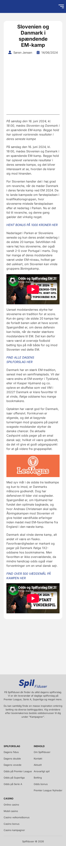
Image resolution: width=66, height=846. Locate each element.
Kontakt (38, 758)
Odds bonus (41, 784)
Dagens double (12, 758)
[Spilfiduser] (16, 6)
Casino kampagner (14, 830)
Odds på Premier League (18, 771)
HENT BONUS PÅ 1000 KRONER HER (32, 225)
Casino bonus (11, 823)
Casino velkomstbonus (17, 817)
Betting (38, 777)
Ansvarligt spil (42, 771)
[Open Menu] (61, 6)
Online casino (11, 804)
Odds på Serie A (13, 784)
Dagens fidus (11, 752)
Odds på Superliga (14, 777)
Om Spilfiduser (42, 752)
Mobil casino (11, 811)
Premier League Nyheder (48, 790)
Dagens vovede (12, 764)
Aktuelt (38, 764)
